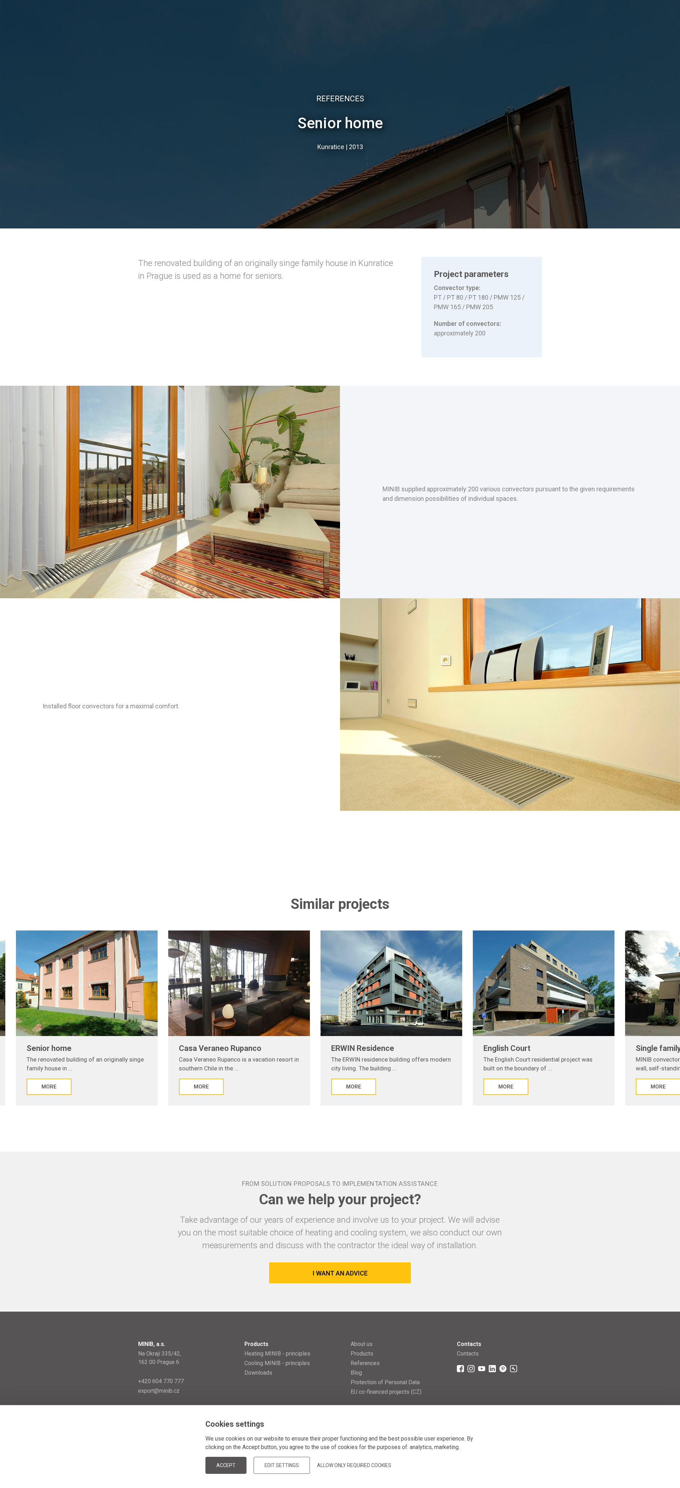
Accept (226, 1465)
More (49, 1087)
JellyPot (530, 1464)
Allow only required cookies (354, 1465)
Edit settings (282, 1465)
